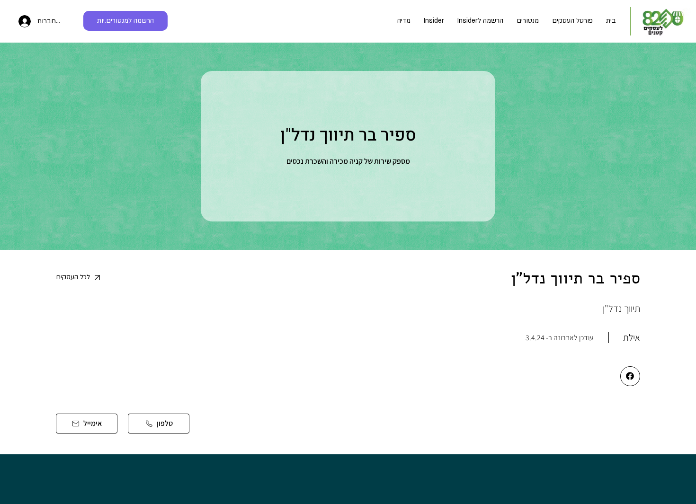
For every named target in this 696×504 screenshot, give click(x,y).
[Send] (630, 376)
